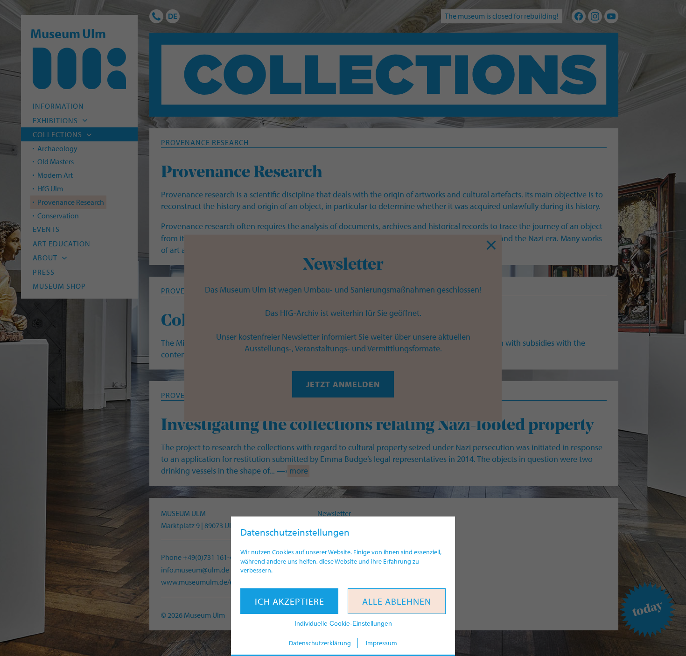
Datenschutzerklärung (320, 643)
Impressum (381, 643)
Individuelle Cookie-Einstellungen (343, 623)
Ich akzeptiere (289, 601)
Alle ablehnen (396, 601)
